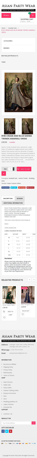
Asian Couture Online (14, 183)
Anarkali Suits (12, 28)
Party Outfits (7, 388)
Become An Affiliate (9, 364)
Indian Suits (7, 385)
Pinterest (31, 187)
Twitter (14, 187)
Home (3, 28)
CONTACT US (7, 414)
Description (8, 198)
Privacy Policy (7, 370)
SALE (5, 399)
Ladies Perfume (8, 404)
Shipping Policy (8, 367)
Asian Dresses (8, 382)
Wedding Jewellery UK (10, 402)
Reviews (20, 198)
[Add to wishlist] (4, 317)
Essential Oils (7, 407)
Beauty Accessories (9, 393)
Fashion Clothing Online (11, 390)
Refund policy (7, 373)
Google (22, 187)
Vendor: (4, 183)
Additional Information (13, 203)
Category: (4, 178)
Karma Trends (23, 178)
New (4, 396)
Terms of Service (8, 375)
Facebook (6, 187)
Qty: (5, 169)
